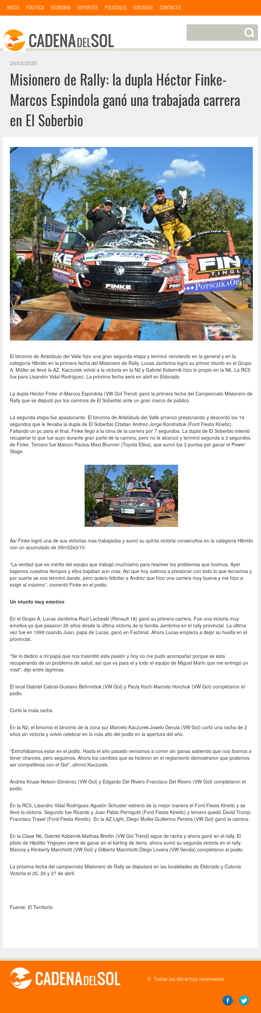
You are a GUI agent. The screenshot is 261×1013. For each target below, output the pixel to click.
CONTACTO (170, 7)
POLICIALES (116, 7)
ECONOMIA (61, 7)
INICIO (13, 7)
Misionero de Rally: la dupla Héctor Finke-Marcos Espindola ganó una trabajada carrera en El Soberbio (125, 99)
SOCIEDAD (143, 7)
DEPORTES (87, 7)
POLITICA (35, 7)
